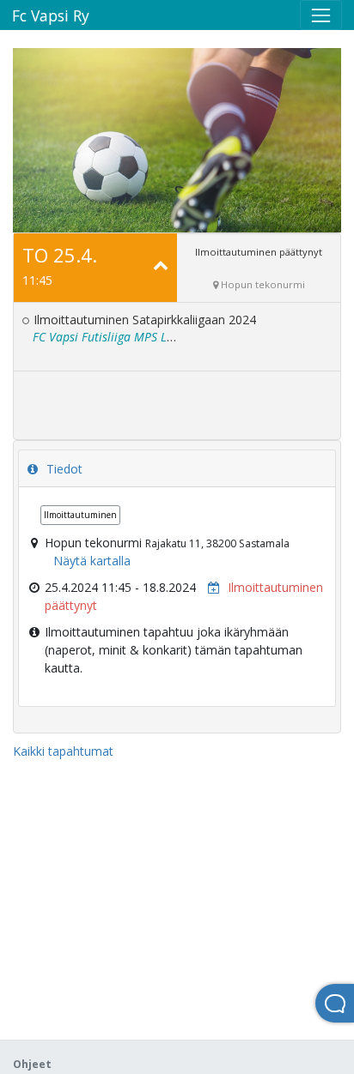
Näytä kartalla (92, 560)
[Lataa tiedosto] (209, 587)
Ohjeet (32, 1064)
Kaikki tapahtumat (63, 751)
